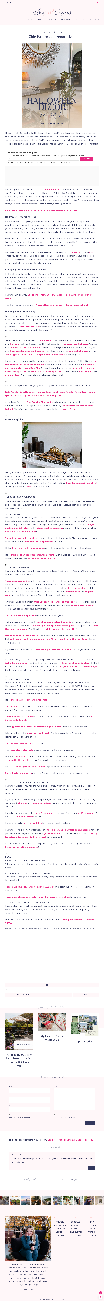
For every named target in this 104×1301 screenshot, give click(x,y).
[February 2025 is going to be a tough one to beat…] (46, 1200)
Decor (30, 19)
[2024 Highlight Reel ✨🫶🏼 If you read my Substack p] (57, 1200)
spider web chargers (77, 351)
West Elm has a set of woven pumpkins (53, 602)
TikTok (8, 923)
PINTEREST (76, 1229)
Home (49, 32)
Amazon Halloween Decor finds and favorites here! (62, 305)
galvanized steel (52, 833)
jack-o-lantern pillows (16, 663)
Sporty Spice (85, 1041)
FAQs (31, 1289)
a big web (22, 803)
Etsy (91, 252)
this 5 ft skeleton (43, 813)
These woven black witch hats (20, 897)
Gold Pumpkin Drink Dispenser (20, 392)
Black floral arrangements (18, 773)
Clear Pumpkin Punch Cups (73, 392)
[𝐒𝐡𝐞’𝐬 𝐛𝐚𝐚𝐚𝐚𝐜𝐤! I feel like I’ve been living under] (15, 1200)
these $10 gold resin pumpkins (80, 483)
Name (11, 1086)
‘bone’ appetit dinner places (19, 354)
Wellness (80, 19)
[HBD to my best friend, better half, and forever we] (78, 1200)
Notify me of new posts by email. (65, 1117)
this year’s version (76, 588)
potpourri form (67, 409)
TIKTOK (60, 1222)
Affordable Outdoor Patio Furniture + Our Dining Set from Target (19, 1060)
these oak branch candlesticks (20, 531)
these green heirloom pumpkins (27, 548)
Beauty (52, 19)
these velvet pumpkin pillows (76, 663)
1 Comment (59, 32)
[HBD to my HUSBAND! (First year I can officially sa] (67, 1200)
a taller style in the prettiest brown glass (53, 625)
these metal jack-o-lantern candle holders (68, 830)
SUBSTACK (76, 1222)
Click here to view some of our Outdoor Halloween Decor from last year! (42, 210)
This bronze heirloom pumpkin (20, 615)
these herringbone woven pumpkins (53, 649)
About (25, 1289)
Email (11, 1096)
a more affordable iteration (41, 558)
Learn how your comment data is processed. (70, 1140)
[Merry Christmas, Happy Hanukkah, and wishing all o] (99, 1200)
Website (11, 1105)
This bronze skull (13, 706)
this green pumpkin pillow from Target (78, 666)
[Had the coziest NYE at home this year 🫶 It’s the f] (36, 1200)
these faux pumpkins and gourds (21, 847)
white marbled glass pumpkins (60, 629)
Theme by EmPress (58, 1299)
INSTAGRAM (60, 1225)
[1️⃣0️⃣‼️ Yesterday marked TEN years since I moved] (25, 1200)
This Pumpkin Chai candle (40, 402)
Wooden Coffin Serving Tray (46, 395)
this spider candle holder (75, 344)
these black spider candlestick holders (31, 700)
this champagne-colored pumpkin (54, 622)
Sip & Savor (65, 19)
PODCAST (76, 1225)
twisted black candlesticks (49, 528)
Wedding (93, 19)
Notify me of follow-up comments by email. (24, 1117)
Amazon (76, 252)
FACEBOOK (60, 1229)
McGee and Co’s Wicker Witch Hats (22, 636)
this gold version (25, 816)
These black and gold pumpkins (21, 538)
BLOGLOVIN (76, 1232)
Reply (91, 1168)
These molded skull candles (19, 716)
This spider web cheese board (50, 354)
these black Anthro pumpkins (38, 541)
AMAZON (92, 1232)
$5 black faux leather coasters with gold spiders (36, 726)
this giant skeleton (32, 823)
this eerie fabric (44, 340)
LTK (92, 1222)
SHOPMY (92, 1225)
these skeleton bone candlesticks (26, 351)
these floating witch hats (20, 760)
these (28, 486)
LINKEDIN (60, 1232)
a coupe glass (12, 375)
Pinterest (89, 919)
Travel (40, 19)
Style (21, 19)
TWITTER (60, 1235)
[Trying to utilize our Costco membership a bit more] (4, 1200)
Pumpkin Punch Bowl (47, 392)
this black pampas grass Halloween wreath (32, 555)
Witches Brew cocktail (27, 327)
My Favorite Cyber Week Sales (52, 1038)
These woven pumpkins (17, 581)
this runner (14, 344)
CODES (92, 1229)
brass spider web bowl (37, 733)
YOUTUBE (76, 1235)
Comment (57, 1086)
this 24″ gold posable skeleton (30, 766)
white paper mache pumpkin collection (30, 639)
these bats (20, 756)
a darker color (73, 591)
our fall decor (52, 189)
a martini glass (86, 372)
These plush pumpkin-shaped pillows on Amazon (29, 887)
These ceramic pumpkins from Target (70, 639)
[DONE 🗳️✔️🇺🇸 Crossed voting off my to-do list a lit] (88, 1200)
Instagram (68, 919)
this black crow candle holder (26, 347)
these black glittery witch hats (54, 897)
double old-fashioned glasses (46, 372)
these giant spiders (41, 803)
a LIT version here (87, 813)
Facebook (79, 919)
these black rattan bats (21, 750)
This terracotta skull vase (18, 743)
